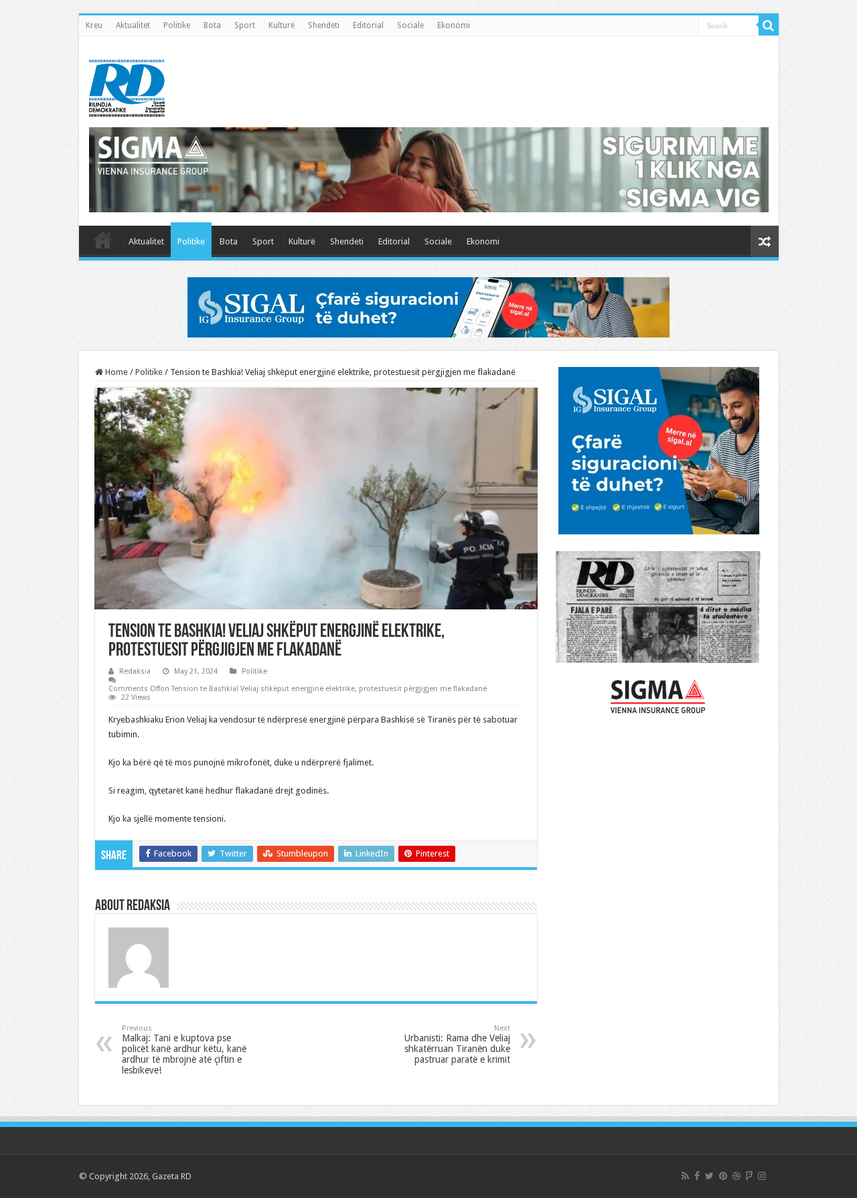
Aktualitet (133, 25)
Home (115, 372)
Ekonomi (453, 25)
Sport (244, 25)
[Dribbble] (736, 1176)
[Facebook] (697, 1176)
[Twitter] (709, 1176)
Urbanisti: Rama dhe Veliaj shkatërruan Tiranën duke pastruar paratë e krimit (457, 1044)
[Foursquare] (749, 1176)
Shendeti (323, 25)
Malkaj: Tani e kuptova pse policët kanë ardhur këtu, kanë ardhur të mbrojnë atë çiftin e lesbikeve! (184, 1049)
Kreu (94, 25)
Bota (212, 25)
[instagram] (762, 1176)
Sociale (410, 25)
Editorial (368, 25)
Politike (176, 25)
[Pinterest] (723, 1176)
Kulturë (281, 25)
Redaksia (135, 671)
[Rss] (685, 1176)
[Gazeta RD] (127, 86)
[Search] (769, 25)
